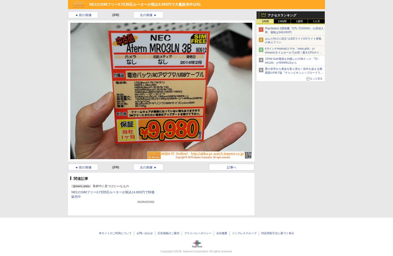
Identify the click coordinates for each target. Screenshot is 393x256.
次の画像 (146, 15)
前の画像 (85, 15)
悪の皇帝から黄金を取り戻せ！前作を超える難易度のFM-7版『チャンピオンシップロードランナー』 (294, 72)
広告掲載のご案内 (168, 233)
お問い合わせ (144, 233)
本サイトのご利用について (115, 233)
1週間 (299, 21)
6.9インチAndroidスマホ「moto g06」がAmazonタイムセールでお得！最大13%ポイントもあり (293, 52)
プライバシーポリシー (198, 233)
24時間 (282, 21)
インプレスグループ (244, 233)
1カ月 (316, 21)
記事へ (232, 167)
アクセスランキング (282, 15)
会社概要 (221, 233)
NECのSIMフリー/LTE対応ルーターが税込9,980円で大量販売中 (141, 4)
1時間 (265, 21)
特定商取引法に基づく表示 (277, 233)
